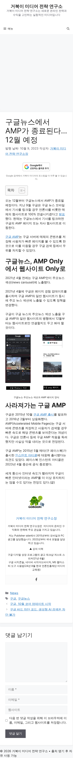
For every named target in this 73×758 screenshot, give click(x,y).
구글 (13, 598)
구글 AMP (12, 237)
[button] (68, 28)
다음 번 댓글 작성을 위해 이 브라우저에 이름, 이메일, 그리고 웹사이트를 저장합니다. (38, 720)
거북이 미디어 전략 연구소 (37, 6)
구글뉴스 (24, 598)
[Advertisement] (36, 74)
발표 (62, 214)
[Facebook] (36, 580)
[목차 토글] (20, 190)
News (14, 593)
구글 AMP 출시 (43, 414)
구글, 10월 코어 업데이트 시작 (30, 604)
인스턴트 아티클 (26, 455)
